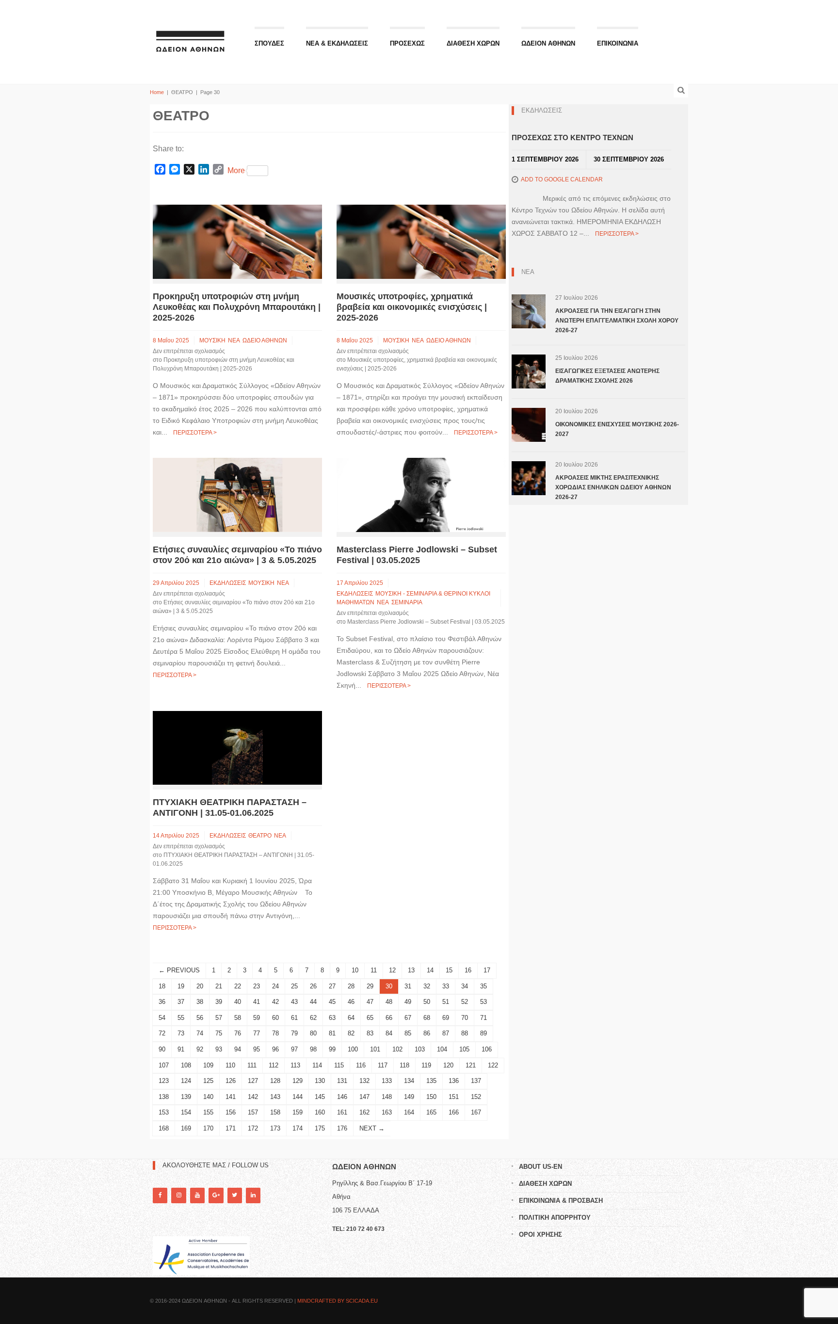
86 (426, 1033)
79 (294, 1033)
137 (476, 1080)
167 (476, 1112)
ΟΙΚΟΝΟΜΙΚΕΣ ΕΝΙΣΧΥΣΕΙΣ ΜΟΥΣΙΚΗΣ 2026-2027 (617, 429)
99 (332, 1049)
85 (407, 1033)
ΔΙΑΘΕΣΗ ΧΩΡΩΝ (473, 43)
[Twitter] (234, 1195)
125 (208, 1080)
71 (483, 1017)
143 (275, 1096)
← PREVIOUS (179, 970)
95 (256, 1049)
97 (294, 1049)
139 (186, 1096)
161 (342, 1112)
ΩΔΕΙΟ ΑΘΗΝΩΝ (264, 340)
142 (253, 1096)
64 (351, 1017)
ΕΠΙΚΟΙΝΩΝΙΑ (617, 43)
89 (483, 1033)
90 (162, 1049)
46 (351, 1001)
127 (253, 1080)
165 (431, 1112)
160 (320, 1112)
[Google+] (216, 1195)
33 (445, 986)
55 (180, 1017)
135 (431, 1080)
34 (464, 986)
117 (382, 1065)
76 (237, 1033)
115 (339, 1065)
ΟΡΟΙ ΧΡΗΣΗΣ (540, 1234)
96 (275, 1049)
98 (313, 1049)
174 (297, 1128)
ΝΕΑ (234, 340)
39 (218, 1001)
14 (430, 970)
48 (389, 1001)
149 (409, 1096)
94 (237, 1049)
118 (404, 1065)
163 (387, 1112)
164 (409, 1112)
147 (364, 1096)
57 (218, 1017)
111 (252, 1065)
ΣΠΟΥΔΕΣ (269, 43)
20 (199, 986)
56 (199, 1017)
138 (164, 1096)
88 (464, 1033)
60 (275, 1017)
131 (342, 1080)
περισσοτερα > (195, 432)
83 (370, 1033)
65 (370, 1017)
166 (454, 1112)
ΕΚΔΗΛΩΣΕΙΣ (228, 583)
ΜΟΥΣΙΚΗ (212, 340)
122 (493, 1065)
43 (294, 1001)
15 (449, 970)
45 (332, 1001)
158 (275, 1112)
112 (273, 1065)
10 (355, 970)
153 (164, 1112)
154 (186, 1112)
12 (392, 970)
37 (180, 1001)
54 (162, 1017)
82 (351, 1033)
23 (256, 986)
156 (231, 1112)
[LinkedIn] (253, 1195)
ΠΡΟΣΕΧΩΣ (407, 43)
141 (231, 1096)
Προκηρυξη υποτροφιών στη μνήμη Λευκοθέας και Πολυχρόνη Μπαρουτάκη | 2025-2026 (237, 307)
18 (162, 986)
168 (164, 1128)
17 (486, 970)
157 (253, 1112)
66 (389, 1017)
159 (297, 1112)
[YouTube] (197, 1195)
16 (468, 970)
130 (320, 1080)
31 (407, 986)
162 (364, 1112)
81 (332, 1033)
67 (407, 1017)
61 (294, 1017)
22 (237, 986)
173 (275, 1128)
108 (186, 1065)
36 (162, 1001)
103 (420, 1049)
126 (231, 1080)
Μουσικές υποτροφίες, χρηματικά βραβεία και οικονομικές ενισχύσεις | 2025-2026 (412, 307)
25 (294, 986)
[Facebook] (160, 1195)
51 (445, 1001)
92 (199, 1049)
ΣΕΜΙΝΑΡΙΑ (406, 602)
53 (483, 1001)
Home (157, 92)
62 (313, 1017)
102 (397, 1049)
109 (208, 1065)
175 (320, 1128)
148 (387, 1096)
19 (180, 986)
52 (464, 1001)
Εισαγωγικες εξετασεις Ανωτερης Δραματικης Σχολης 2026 (607, 376)
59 (256, 1017)
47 (370, 1001)
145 (320, 1096)
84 (389, 1033)
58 (237, 1017)
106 (487, 1049)
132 (364, 1080)
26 (313, 986)
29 (370, 986)
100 (353, 1049)
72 (162, 1033)
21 (218, 986)
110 (230, 1065)
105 (464, 1049)
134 (409, 1080)
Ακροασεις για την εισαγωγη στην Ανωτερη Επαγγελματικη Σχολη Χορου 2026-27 (616, 320)
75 (218, 1033)
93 (218, 1049)
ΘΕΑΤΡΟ (260, 835)
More (236, 170)
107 (164, 1065)
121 (471, 1065)
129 (297, 1080)
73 (180, 1033)
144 (297, 1096)
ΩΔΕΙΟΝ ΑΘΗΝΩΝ (548, 43)
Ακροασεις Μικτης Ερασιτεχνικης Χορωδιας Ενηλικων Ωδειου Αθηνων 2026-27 (613, 487)
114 (317, 1065)
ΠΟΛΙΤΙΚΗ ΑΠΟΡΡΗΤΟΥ (555, 1217)
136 (454, 1080)
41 (256, 1001)
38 (199, 1001)
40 (237, 1001)
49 (407, 1001)
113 (295, 1065)
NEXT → (372, 1128)
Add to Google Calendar (562, 179)
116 (361, 1065)
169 (186, 1128)
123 (164, 1080)
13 (411, 970)
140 (208, 1096)
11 (374, 970)
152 (476, 1096)
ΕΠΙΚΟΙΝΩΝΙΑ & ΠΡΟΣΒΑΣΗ (561, 1200)
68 (426, 1017)
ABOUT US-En (540, 1166)
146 (342, 1096)
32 (426, 986)
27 (332, 986)
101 (375, 1049)
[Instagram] (178, 1195)
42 (275, 1001)
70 (464, 1017)
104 (442, 1049)
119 (426, 1065)
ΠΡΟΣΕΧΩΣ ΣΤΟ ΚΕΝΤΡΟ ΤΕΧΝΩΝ (572, 137)
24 (275, 986)
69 (445, 1017)
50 (426, 1001)
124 (186, 1080)
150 (431, 1096)
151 (454, 1096)
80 (313, 1033)
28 (351, 986)
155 (208, 1112)
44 (313, 1001)
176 (342, 1128)
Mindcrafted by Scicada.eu (337, 1301)
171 (231, 1128)
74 (199, 1033)
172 (253, 1128)
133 (387, 1080)
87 (445, 1033)
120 (448, 1065)
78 (275, 1033)
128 (275, 1080)
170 (208, 1128)
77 (256, 1033)
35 (483, 986)
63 (332, 1017)
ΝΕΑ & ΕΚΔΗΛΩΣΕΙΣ (337, 43)
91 (180, 1049)
